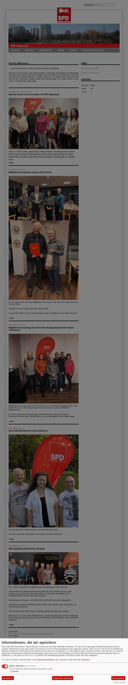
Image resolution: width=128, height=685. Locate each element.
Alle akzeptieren (118, 678)
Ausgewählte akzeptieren (63, 678)
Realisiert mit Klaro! (119, 682)
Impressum (85, 659)
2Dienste (14, 671)
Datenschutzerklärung (46, 659)
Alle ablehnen (7, 678)
